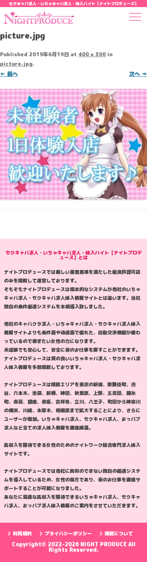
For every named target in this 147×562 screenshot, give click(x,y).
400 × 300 (92, 54)
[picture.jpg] (73, 144)
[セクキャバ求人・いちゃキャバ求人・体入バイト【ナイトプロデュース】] (39, 19)
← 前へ (9, 73)
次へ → (138, 73)
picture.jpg (16, 63)
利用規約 (22, 533)
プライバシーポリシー (68, 533)
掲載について (119, 533)
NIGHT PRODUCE (104, 544)
